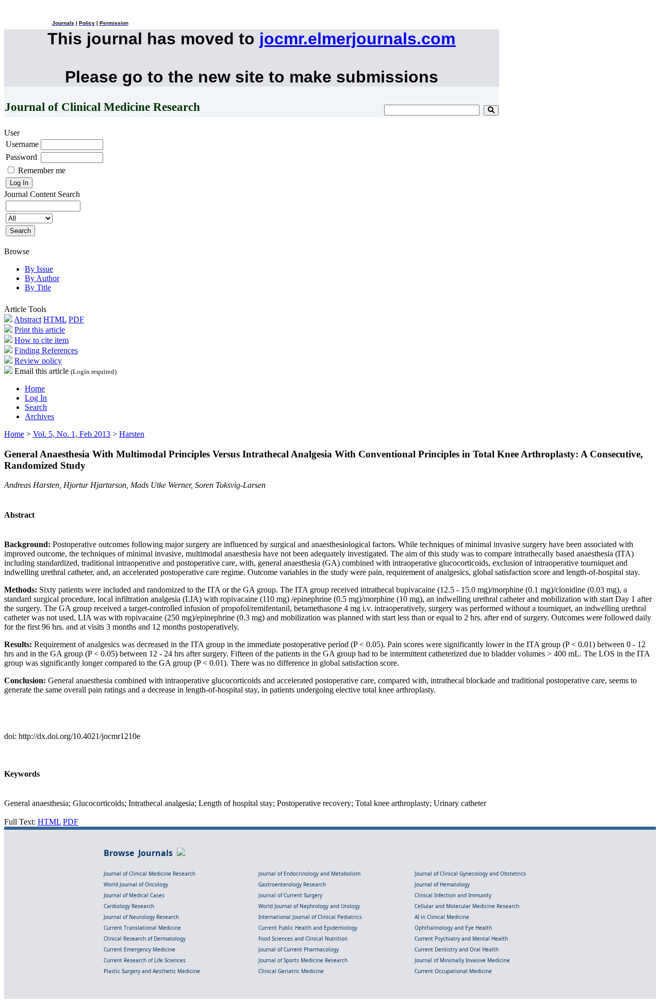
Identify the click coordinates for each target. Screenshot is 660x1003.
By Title (38, 287)
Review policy (38, 360)
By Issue (39, 269)
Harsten (131, 434)
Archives (39, 416)
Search (36, 407)
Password (21, 157)
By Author (42, 278)
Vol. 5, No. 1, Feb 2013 (71, 434)
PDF (76, 319)
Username (22, 144)
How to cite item (41, 340)
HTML (55, 319)
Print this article (39, 329)
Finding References (46, 350)
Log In (36, 397)
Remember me (41, 170)
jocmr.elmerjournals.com (357, 38)
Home (35, 388)
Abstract (27, 319)
